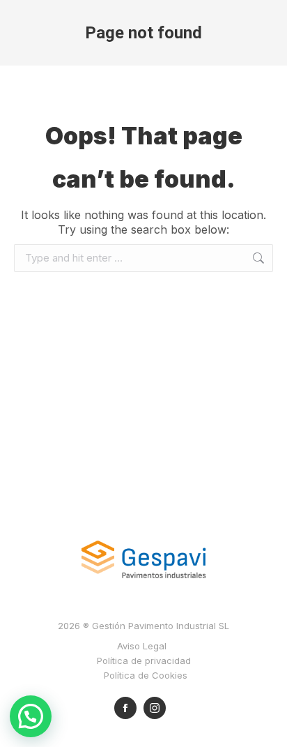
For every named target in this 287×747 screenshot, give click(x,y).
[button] (31, 716)
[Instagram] (155, 708)
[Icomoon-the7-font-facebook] (125, 708)
